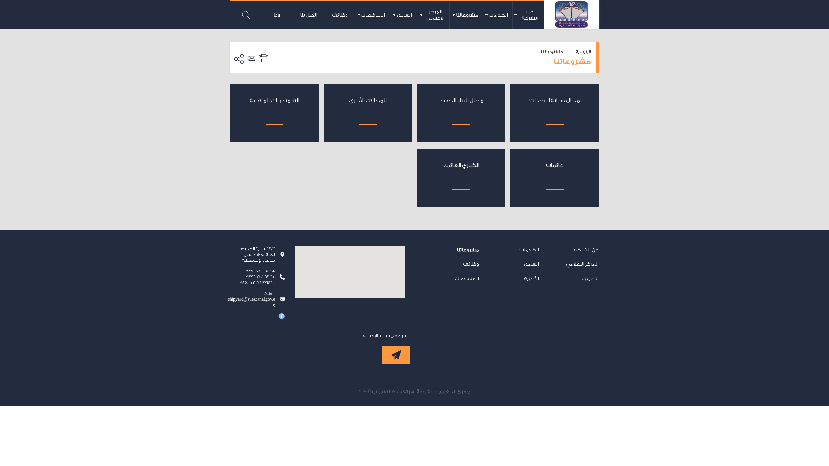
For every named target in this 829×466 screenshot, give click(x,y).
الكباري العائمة (461, 165)
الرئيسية (583, 51)
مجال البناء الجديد (461, 100)
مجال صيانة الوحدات (554, 100)
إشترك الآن (396, 355)
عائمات (554, 165)
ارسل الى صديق (251, 58)
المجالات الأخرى (368, 100)
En (277, 15)
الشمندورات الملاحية (274, 100)
